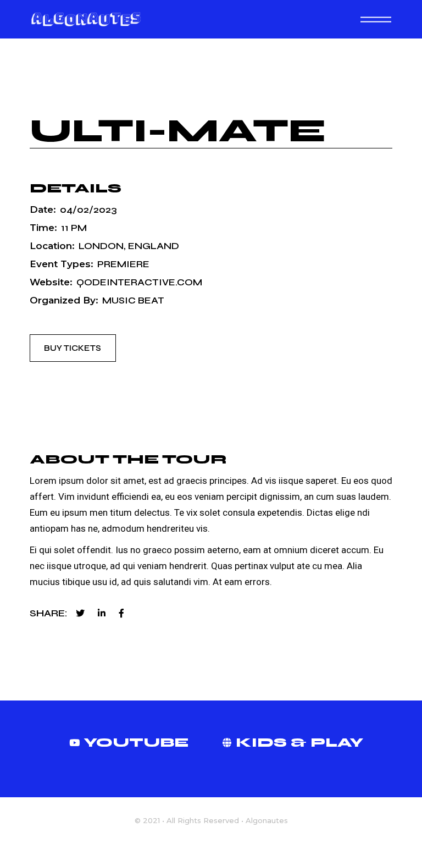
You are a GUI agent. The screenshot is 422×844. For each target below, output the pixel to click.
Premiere (123, 264)
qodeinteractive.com (139, 282)
